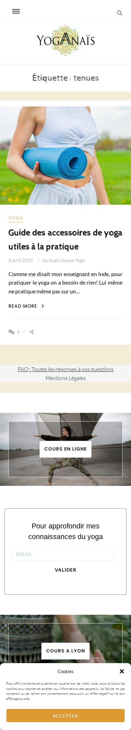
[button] (122, 671)
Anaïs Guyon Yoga (67, 260)
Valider (65, 570)
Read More (26, 306)
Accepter (65, 715)
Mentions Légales (65, 378)
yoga (16, 218)
